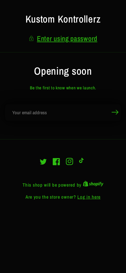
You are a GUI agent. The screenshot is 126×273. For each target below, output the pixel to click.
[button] (63, 38)
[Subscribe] (115, 112)
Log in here (89, 197)
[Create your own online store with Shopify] (93, 185)
